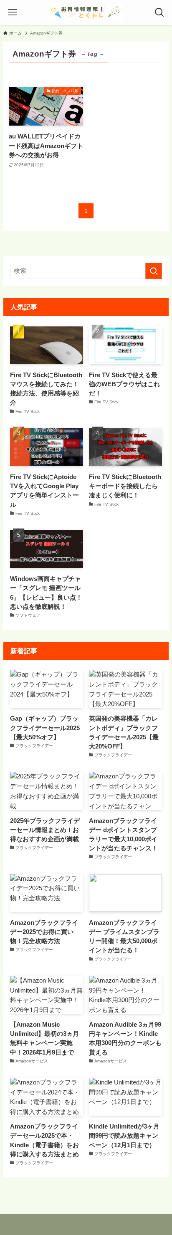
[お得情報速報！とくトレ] (86, 12)
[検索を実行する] (153, 271)
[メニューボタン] (12, 12)
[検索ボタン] (159, 12)
